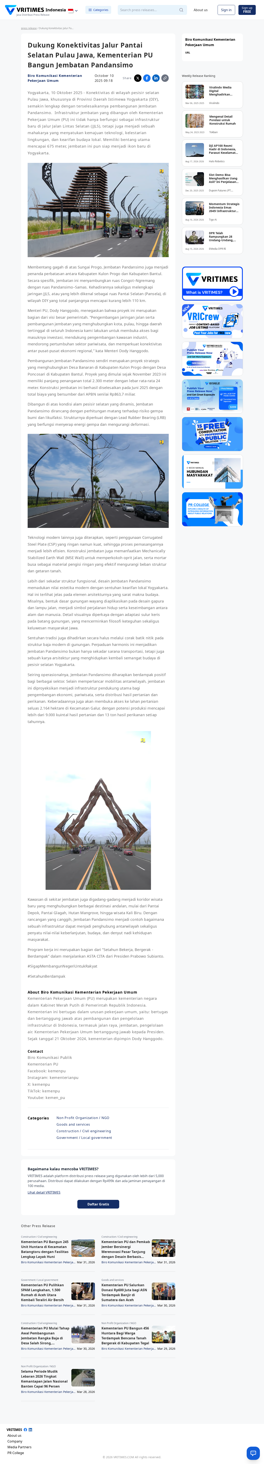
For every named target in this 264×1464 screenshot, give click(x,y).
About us (201, 10)
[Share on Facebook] (147, 78)
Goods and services (73, 1124)
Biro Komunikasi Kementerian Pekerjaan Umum (55, 78)
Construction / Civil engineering (84, 1131)
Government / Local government (84, 1137)
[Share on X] (137, 78)
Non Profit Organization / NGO (83, 1118)
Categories (100, 10)
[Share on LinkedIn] (156, 78)
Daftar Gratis (98, 1204)
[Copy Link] (165, 78)
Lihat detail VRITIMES (44, 1192)
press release (29, 28)
